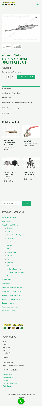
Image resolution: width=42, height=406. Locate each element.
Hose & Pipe (6, 280)
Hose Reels (6, 283)
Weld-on (10, 276)
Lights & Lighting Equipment (12, 287)
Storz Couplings (8, 362)
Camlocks (10, 228)
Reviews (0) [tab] (6, 97)
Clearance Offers (8, 221)
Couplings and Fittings (10, 225)
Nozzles (9, 255)
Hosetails (10, 242)
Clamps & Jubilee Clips (14, 235)
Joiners (9, 245)
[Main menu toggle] (37, 4)
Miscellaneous (11, 252)
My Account (7, 347)
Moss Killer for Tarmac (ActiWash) (15, 365)
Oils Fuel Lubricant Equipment (12, 291)
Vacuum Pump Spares (16, 272)
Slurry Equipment (15, 269)
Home (5, 342)
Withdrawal (7, 386)
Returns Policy (8, 377)
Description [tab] (6, 89)
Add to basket (26, 77)
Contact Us (7, 353)
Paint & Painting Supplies (11, 295)
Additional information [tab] (11, 93)
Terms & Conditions (10, 383)
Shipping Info (7, 380)
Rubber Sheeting (8, 303)
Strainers (10, 262)
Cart (4, 350)
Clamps (9, 231)
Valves (9, 266)
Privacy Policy (8, 375)
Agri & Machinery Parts (10, 217)
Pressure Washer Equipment (12, 299)
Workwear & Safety (8, 311)
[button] (36, 17)
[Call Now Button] (21, 401)
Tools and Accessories (10, 307)
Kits (8, 249)
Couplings (10, 238)
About (5, 344)
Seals (8, 259)
